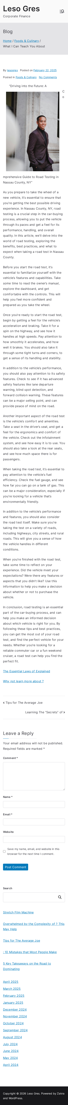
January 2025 (13, 1002)
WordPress (15, 1098)
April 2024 (11, 1065)
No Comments (48, 77)
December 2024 (15, 1009)
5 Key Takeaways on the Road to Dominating (27, 966)
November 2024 (15, 1016)
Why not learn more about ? (23, 681)
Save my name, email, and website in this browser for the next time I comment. (33, 851)
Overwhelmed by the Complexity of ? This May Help (33, 926)
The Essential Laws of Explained (26, 671)
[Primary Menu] (62, 11)
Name (8, 796)
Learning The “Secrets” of (44, 712)
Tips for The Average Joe (23, 702)
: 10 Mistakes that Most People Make (30, 952)
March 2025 (12, 989)
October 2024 (13, 1023)
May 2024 (10, 1058)
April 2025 (11, 982)
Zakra (60, 1093)
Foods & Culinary (26, 77)
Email (7, 814)
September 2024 (15, 1030)
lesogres (12, 70)
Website (8, 831)
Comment (10, 758)
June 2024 (11, 1051)
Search (7, 888)
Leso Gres (21, 8)
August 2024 (12, 1037)
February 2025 (13, 995)
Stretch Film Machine (18, 912)
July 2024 (10, 1044)
